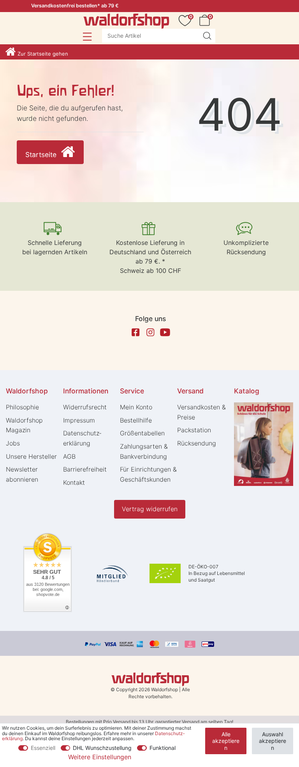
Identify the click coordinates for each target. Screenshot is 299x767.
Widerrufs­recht (85, 407)
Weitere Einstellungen (99, 757)
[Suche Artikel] (207, 36)
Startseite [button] (41, 154)
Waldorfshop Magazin (24, 425)
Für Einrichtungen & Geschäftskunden (148, 474)
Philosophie (22, 407)
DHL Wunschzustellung (102, 747)
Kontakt (74, 482)
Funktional (163, 747)
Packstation (194, 430)
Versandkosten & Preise (201, 412)
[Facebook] (135, 332)
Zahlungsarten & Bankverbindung (144, 451)
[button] (87, 36)
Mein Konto (136, 407)
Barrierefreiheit (85, 469)
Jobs (13, 443)
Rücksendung (196, 443)
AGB (69, 456)
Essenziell (43, 747)
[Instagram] (150, 332)
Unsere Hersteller (31, 456)
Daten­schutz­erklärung (82, 438)
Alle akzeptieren (225, 741)
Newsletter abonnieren (22, 474)
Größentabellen (142, 433)
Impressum (79, 420)
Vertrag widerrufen (150, 509)
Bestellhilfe (136, 420)
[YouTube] (165, 332)
